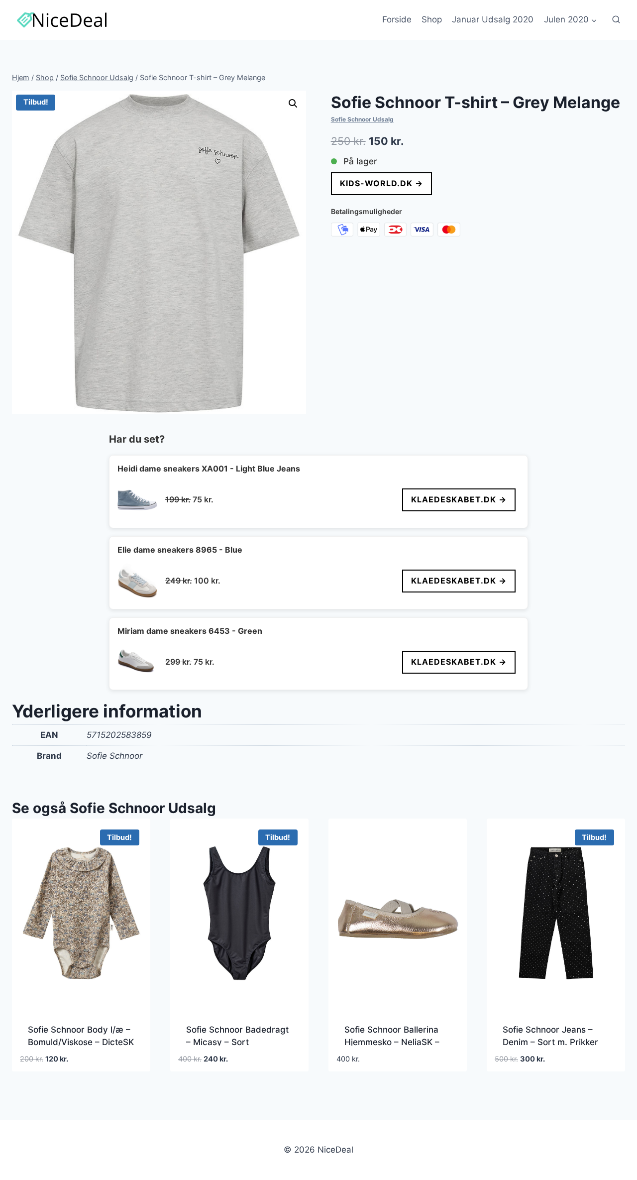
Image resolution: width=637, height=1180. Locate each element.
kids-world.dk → (381, 183)
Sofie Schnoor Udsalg (362, 119)
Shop (432, 19)
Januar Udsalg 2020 (492, 19)
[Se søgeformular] (616, 20)
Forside (397, 19)
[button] (293, 104)
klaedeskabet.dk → (459, 499)
